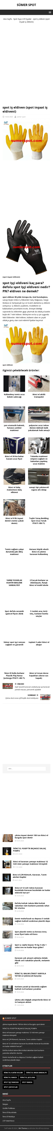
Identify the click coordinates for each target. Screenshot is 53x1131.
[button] (49, 12)
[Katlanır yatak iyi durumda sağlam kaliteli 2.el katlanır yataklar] (8, 991)
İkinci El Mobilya (9, 1116)
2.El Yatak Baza (8, 1121)
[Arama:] (26, 768)
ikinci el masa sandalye (36, 1073)
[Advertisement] (26, 65)
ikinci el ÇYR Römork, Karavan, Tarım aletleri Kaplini (30, 875)
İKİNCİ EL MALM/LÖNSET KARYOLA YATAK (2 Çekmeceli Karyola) (30, 974)
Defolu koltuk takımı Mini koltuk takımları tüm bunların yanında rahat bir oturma (32, 905)
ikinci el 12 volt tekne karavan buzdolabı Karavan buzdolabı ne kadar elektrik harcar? (32, 890)
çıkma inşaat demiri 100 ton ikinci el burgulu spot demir (31, 836)
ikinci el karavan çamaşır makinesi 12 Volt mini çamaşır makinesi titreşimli (30, 862)
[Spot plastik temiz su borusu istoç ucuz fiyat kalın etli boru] (8, 937)
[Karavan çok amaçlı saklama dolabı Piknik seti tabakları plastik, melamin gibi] (8, 963)
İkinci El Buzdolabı (9, 1112)
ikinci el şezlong (27, 1077)
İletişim (5, 1104)
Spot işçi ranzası (11, 1082)
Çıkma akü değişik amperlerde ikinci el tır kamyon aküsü (32, 1001)
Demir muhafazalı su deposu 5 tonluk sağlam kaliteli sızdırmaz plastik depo (32, 919)
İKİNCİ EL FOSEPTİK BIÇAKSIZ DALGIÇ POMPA (29, 849)
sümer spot (21, 117)
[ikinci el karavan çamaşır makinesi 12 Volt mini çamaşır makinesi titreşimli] (7, 867)
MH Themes (23, 1128)
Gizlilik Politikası (9, 1108)
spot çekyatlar (10, 1087)
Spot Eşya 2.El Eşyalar (22, 19)
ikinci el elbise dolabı (13, 1073)
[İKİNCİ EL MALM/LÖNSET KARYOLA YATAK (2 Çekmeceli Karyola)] (8, 978)
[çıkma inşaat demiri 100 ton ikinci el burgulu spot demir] (8, 840)
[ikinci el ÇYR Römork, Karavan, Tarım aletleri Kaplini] (7, 880)
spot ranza (27, 1082)
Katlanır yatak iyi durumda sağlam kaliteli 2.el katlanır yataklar (31, 987)
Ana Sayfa (7, 19)
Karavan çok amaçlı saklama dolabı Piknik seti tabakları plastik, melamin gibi (32, 960)
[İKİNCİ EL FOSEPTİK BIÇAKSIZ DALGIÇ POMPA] (7, 853)
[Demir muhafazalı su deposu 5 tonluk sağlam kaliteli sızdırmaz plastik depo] (8, 924)
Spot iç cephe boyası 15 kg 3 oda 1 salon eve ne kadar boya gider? (30, 946)
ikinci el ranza (10, 1077)
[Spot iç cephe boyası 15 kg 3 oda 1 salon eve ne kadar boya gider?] (8, 950)
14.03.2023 (9, 117)
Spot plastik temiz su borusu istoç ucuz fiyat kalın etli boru (31, 932)
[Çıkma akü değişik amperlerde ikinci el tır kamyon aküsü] (8, 1005)
